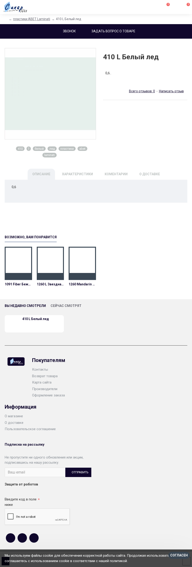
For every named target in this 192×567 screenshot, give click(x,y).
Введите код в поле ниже (21, 502)
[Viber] (34, 538)
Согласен (179, 555)
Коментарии (116, 174)
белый (39, 148)
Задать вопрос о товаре (113, 31)
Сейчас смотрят (66, 306)
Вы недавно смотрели (25, 306)
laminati (49, 155)
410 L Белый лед (35, 319)
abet (82, 148)
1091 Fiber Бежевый (18, 284)
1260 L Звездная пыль (50, 284)
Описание (41, 174)
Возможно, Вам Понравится (31, 237)
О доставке (149, 174)
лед (52, 148)
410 (20, 148)
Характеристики (77, 174)
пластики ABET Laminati (31, 19)
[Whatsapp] (22, 538)
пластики (67, 148)
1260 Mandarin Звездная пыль (82, 284)
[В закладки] (18, 276)
